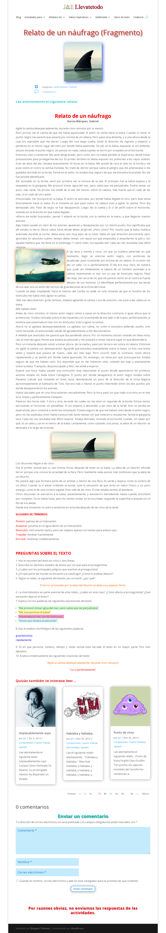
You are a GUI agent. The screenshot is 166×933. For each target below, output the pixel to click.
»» (137, 793)
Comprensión (26, 742)
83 (122, 793)
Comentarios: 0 (49, 91)
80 (105, 793)
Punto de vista (124, 732)
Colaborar (138, 17)
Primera (71, 793)
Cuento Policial (42, 742)
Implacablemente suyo (35, 733)
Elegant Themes (40, 928)
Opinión (73, 87)
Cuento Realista (60, 87)
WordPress (77, 928)
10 (90, 793)
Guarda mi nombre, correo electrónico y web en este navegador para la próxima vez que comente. (79, 881)
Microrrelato (72, 747)
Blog (18, 17)
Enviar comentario (83, 888)
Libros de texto (122, 17)
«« (80, 793)
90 (131, 793)
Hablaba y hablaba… (80, 733)
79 (99, 793)
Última (145, 793)
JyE (24, 738)
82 (117, 793)
